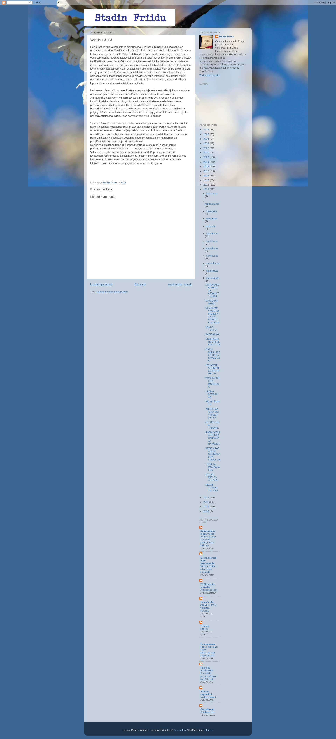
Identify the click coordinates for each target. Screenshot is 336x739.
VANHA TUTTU (210, 328)
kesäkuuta (212, 241)
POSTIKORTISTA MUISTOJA (212, 382)
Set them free (207, 712)
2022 (206, 148)
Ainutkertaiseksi (208, 589)
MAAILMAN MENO (211, 302)
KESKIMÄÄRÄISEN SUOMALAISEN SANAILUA (212, 454)
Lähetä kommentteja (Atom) (112, 291)
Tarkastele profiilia (210, 75)
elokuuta (211, 226)
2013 (206, 189)
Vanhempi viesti (180, 284)
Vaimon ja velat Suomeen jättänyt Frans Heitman (208, 541)
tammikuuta (212, 278)
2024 (206, 139)
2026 (206, 129)
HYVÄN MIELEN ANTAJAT (212, 477)
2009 (206, 511)
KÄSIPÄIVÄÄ (212, 334)
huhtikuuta (212, 256)
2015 (206, 180)
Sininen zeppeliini (206, 693)
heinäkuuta (212, 233)
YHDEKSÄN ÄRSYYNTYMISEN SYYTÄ (212, 413)
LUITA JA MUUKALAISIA (212, 467)
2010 (206, 506)
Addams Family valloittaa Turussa (208, 608)
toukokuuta (212, 248)
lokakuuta (211, 211)
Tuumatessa (207, 644)
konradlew (180, 730)
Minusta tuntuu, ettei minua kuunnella (208, 569)
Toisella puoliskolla (207, 669)
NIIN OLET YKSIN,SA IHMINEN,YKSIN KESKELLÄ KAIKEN (212, 315)
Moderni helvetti (208, 697)
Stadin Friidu (226, 36)
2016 (206, 175)
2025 (206, 134)
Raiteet (204, 628)
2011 (206, 502)
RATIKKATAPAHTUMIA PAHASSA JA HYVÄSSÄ (212, 438)
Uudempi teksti (101, 284)
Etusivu (140, 284)
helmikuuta (212, 270)
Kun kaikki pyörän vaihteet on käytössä (208, 676)
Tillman (204, 626)
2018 (206, 166)
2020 (206, 157)
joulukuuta (212, 193)
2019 (206, 162)
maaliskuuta (212, 263)
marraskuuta (212, 203)
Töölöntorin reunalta (207, 585)
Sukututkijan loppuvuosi (208, 532)
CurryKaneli (207, 709)
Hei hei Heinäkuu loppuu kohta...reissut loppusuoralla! (209, 651)
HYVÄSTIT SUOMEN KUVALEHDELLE (212, 369)
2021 (206, 152)
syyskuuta (211, 218)
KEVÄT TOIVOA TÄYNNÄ (211, 488)
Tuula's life (206, 602)
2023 (206, 143)
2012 (206, 497)
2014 (206, 185)
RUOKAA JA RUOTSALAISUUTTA (212, 342)
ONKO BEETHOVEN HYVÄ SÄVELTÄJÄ (212, 355)
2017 (206, 171)
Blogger (209, 730)
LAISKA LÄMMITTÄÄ (212, 394)
